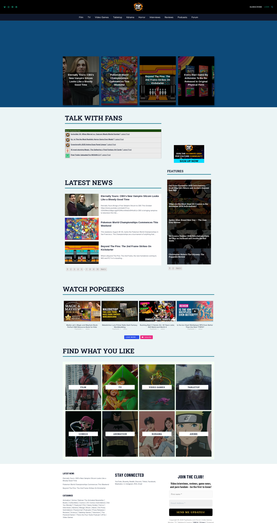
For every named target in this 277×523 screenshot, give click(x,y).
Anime (74, 500)
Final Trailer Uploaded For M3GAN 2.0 (86, 155)
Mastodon (119, 484)
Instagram (129, 484)
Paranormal (78, 510)
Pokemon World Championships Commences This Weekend (86, 484)
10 (97, 269)
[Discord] (12, 7)
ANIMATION (120, 434)
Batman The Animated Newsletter (91, 500)
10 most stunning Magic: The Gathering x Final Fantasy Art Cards (96, 150)
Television (96, 512)
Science (74, 512)
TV (120, 387)
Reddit (131, 481)
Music (88, 508)
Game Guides (92, 505)
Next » (103, 269)
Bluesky (126, 481)
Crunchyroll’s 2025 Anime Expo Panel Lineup (88, 144)
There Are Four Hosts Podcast (88, 515)
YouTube (118, 481)
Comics (82, 503)
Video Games (157, 387)
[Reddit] (16, 7)
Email (140, 484)
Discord (138, 481)
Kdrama (75, 508)
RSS (135, 484)
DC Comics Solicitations (96, 503)
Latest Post (125, 134)
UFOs (103, 515)
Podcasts (87, 510)
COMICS (83, 434)
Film (83, 387)
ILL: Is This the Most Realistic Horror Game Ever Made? (92, 139)
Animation (66, 500)
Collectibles (73, 503)
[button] (256, 7)
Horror (101, 505)
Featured (77, 505)
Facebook (151, 481)
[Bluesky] (5, 7)
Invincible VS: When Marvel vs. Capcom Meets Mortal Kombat (95, 134)
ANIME (194, 434)
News (94, 508)
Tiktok (144, 481)
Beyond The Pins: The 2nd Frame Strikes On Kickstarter (84, 488)
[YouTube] (8, 7)
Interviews (67, 508)
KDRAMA (157, 434)
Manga (82, 508)
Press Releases (98, 510)
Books (65, 503)
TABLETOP (194, 387)
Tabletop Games (84, 512)
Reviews (66, 512)
